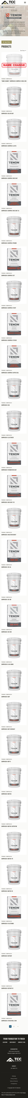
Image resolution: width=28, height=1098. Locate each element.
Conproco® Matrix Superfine (9, 826)
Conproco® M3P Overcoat (8, 729)
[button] (25, 2)
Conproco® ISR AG (6, 567)
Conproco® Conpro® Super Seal (10, 373)
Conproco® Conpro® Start (8, 308)
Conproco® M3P (5, 697)
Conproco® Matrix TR (7, 859)
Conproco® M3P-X (6, 761)
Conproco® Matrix (6, 794)
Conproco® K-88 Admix (7, 664)
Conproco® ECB (5, 405)
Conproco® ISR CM (6, 599)
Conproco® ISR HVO (6, 632)
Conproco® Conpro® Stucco (9, 340)
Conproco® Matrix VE (7, 891)
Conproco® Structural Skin (9, 1021)
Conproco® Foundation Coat (9, 470)
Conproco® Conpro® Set (8, 275)
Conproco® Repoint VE (7, 988)
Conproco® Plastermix (7, 923)
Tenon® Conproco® (6, 78)
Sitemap (14, 1076)
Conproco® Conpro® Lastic (8, 146)
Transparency (14, 1083)
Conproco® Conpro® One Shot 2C (10, 211)
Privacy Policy (14, 1078)
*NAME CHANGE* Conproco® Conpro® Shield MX (13, 81)
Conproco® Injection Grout (8, 535)
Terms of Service (14, 1081)
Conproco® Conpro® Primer (9, 243)
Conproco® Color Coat (7, 113)
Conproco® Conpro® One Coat (9, 178)
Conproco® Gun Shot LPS (8, 502)
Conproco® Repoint (6, 956)
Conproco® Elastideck (7, 437)
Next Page (17, 1026)
